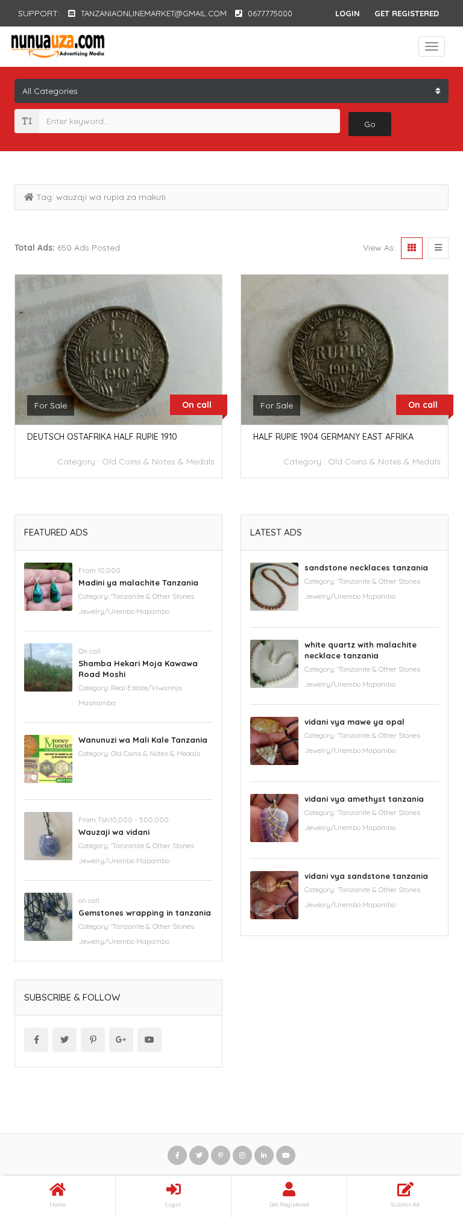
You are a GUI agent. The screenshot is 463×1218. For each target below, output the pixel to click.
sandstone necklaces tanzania (366, 567)
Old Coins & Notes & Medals (158, 461)
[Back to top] (424, 1143)
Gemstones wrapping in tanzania (144, 912)
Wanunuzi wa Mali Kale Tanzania (142, 740)
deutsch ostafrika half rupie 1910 (102, 436)
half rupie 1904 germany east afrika (333, 436)
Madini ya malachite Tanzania (138, 582)
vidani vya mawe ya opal (354, 721)
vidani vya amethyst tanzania (364, 799)
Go (370, 124)
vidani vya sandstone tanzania (366, 876)
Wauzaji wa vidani (114, 832)
